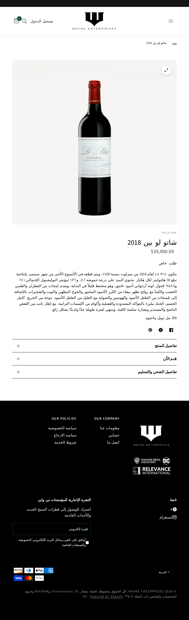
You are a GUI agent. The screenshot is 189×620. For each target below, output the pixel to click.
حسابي (114, 435)
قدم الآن (170, 358)
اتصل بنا (113, 442)
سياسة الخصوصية (62, 428)
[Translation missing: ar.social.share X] (160, 330)
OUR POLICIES (64, 418)
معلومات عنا (110, 428)
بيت (174, 43)
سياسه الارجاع (65, 435)
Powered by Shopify (107, 596)
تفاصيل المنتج (166, 345)
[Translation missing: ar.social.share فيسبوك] (170, 330)
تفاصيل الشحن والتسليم (157, 371)
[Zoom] (166, 70)
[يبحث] (24, 21)
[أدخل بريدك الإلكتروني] (86, 529)
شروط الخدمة (65, 442)
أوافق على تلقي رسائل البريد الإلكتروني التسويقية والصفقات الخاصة (52, 542)
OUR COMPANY (106, 418)
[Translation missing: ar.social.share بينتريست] (149, 330)
